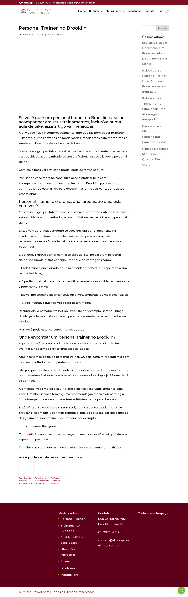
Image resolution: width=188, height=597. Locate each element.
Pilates (65, 561)
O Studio (94, 11)
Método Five (69, 574)
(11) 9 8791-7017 (42, 2)
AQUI (33, 434)
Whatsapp (181, 590)
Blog (160, 11)
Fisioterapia (69, 568)
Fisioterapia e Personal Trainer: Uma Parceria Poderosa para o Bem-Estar (154, 81)
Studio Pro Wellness (34, 34)
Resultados (134, 11)
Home (82, 11)
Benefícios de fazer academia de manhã (42, 480)
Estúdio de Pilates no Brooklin (56, 480)
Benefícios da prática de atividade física (25, 480)
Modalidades (113, 11)
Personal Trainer (55, 34)
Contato (150, 11)
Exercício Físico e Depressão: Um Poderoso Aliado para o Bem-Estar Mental (154, 53)
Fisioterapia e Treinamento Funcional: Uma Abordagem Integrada (153, 109)
